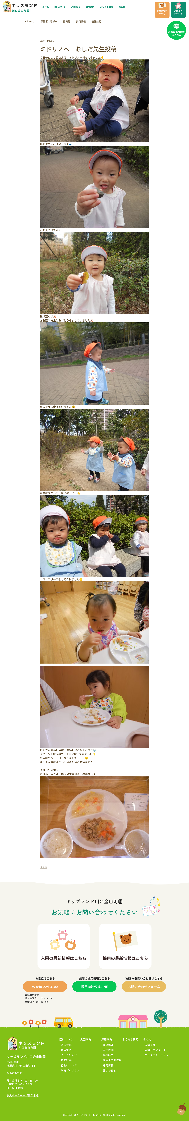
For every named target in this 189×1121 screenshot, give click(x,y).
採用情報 (81, 21)
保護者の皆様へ (49, 21)
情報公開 (96, 21)
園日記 (66, 21)
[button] (90, 7)
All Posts (30, 21)
